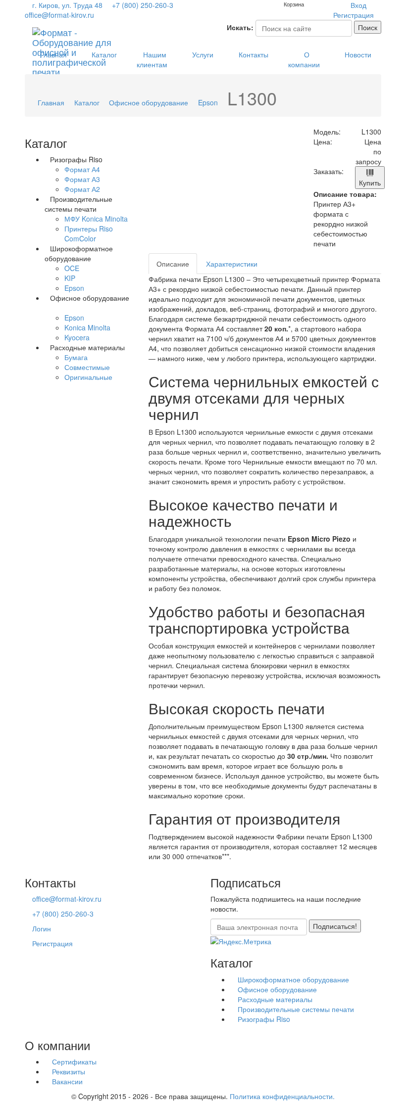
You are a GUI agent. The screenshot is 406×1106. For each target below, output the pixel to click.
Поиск (367, 27)
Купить (370, 182)
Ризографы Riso (263, 1019)
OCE (71, 268)
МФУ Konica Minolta (96, 219)
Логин (41, 928)
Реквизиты (67, 1071)
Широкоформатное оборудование (292, 979)
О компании (304, 59)
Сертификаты (73, 1061)
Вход (358, 5)
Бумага (76, 357)
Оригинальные (88, 377)
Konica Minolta (87, 327)
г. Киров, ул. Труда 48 (67, 5)
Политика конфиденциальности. (282, 1096)
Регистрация (353, 15)
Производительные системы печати (295, 1009)
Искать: (240, 27)
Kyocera (77, 337)
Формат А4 (82, 169)
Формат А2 (82, 189)
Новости (358, 54)
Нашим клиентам (152, 59)
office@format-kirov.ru (59, 15)
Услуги (202, 54)
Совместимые (87, 367)
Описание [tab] (172, 264)
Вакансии (66, 1081)
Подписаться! (335, 926)
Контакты (253, 54)
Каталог (104, 54)
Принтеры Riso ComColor (88, 233)
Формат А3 (82, 179)
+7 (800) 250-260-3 (141, 5)
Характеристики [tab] (231, 264)
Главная (53, 54)
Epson (208, 102)
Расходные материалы (274, 999)
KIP (69, 278)
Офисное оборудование (148, 102)
